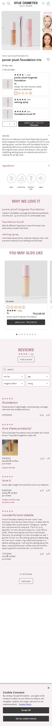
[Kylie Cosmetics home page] (26, 4)
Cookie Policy (25, 704)
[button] (4, 3)
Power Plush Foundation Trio (18, 56)
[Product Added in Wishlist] (43, 3)
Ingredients (8, 165)
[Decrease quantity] (4, 124)
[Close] (48, 688)
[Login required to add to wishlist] (48, 59)
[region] (26, 298)
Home (4, 56)
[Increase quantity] (15, 124)
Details (5, 135)
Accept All (26, 710)
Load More (26, 581)
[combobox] (13, 376)
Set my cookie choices (26, 719)
